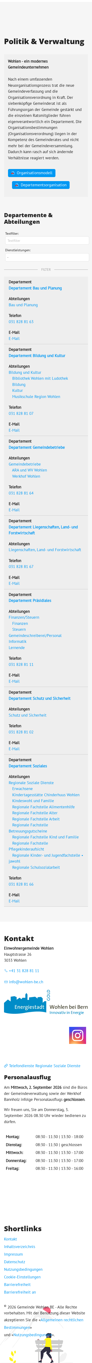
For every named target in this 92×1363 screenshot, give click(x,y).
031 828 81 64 (21, 493)
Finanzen (20, 623)
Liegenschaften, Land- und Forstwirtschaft (45, 549)
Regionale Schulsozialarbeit (36, 867)
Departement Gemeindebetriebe (37, 447)
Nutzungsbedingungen (23, 1269)
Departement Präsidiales (30, 600)
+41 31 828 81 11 (24, 970)
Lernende (17, 647)
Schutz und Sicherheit (27, 715)
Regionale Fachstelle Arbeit (36, 819)
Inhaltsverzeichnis (19, 1246)
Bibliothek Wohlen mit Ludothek (40, 378)
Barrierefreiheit (17, 1284)
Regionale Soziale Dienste (31, 782)
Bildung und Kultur (25, 372)
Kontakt (10, 1239)
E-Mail (14, 338)
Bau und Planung (23, 304)
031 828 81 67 (21, 566)
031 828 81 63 (21, 321)
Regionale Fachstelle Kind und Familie (45, 837)
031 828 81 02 (21, 732)
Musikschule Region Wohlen (36, 396)
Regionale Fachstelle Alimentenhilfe (43, 807)
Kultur (17, 390)
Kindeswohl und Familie (33, 800)
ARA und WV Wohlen (29, 470)
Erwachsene (22, 788)
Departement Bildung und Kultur (37, 355)
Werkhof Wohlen (26, 476)
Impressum (13, 1254)
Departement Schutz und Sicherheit (40, 698)
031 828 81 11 (21, 664)
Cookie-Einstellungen (22, 1277)
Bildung (18, 384)
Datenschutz (14, 1261)
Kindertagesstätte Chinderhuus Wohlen (45, 794)
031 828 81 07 (21, 413)
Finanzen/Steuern (24, 617)
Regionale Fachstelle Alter (35, 812)
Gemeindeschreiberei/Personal (35, 635)
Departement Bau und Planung (35, 288)
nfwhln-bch (26, 981)
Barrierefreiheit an (20, 1292)
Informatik (17, 641)
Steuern (19, 629)
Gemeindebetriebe (25, 464)
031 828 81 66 (21, 884)
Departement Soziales (28, 765)
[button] (77, 1035)
